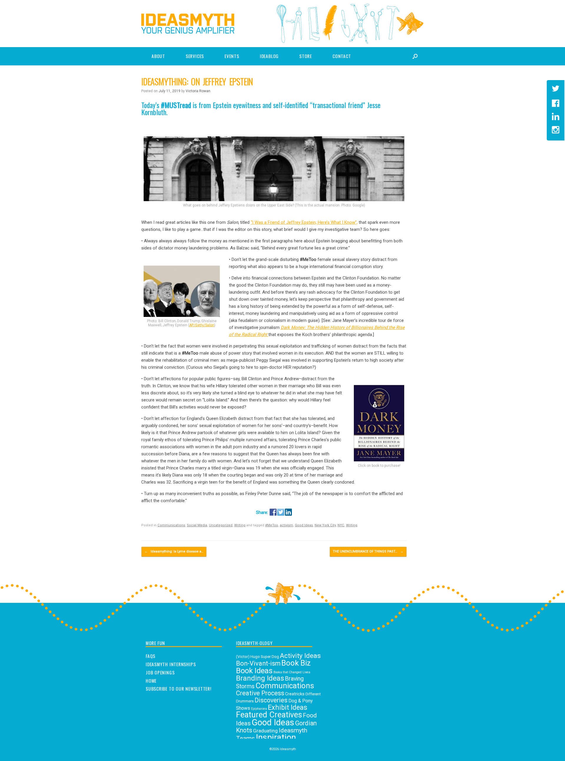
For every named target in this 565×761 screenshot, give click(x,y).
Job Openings (160, 672)
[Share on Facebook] (273, 512)
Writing (239, 525)
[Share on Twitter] (280, 512)
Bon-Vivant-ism (258, 663)
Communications (171, 525)
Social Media (197, 525)
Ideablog (269, 55)
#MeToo (271, 525)
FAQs (150, 656)
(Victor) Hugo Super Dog (257, 656)
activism (286, 525)
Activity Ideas (300, 656)
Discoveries (271, 700)
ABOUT (158, 55)
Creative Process (260, 693)
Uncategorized (220, 525)
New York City (325, 525)
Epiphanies (259, 709)
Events (232, 55)
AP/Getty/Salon (201, 325)
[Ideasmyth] (187, 23)
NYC (341, 525)
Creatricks (295, 694)
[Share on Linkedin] (288, 512)
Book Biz (296, 663)
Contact (342, 55)
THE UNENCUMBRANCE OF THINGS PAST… (368, 551)
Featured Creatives (269, 714)
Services (195, 55)
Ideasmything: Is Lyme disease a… (173, 551)
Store (305, 55)
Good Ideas (304, 525)
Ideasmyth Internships (171, 664)
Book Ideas (254, 670)
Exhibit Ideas (287, 707)
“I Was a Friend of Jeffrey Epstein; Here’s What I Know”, (304, 222)
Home (151, 681)
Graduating (265, 731)
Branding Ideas (260, 678)
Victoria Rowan (198, 91)
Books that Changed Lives (291, 672)
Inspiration (276, 737)
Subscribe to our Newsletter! (178, 689)
